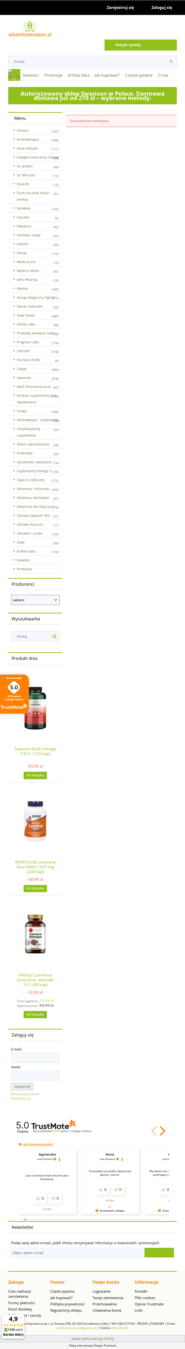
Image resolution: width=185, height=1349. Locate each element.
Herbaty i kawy (28, 235)
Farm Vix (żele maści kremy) (33, 196)
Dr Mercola (26, 175)
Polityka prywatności (67, 1304)
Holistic (23, 244)
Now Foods (25, 315)
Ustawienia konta (106, 1310)
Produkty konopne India (36, 333)
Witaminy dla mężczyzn (36, 506)
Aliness (22, 130)
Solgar (22, 368)
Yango (22, 411)
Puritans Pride (28, 360)
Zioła (21, 542)
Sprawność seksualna (34, 462)
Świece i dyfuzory (31, 480)
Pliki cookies (145, 1297)
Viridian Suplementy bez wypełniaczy (36, 398)
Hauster (23, 217)
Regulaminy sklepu (66, 1310)
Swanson (24, 377)
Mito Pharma (27, 279)
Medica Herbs (28, 270)
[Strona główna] (92, 28)
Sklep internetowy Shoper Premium (92, 1345)
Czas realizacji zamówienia (19, 1294)
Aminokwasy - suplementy (38, 420)
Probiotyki (25, 453)
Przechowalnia (104, 1304)
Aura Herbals (27, 148)
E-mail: (16, 1049)
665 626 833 (120, 1328)
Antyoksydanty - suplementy (29, 432)
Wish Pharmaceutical (34, 386)
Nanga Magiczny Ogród (36, 297)
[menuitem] (31, 75)
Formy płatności (21, 1302)
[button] (161, 1131)
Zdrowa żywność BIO (33, 515)
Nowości (23, 560)
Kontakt (141, 1291)
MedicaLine (26, 261)
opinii (72, 1131)
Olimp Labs (26, 324)
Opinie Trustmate (149, 1304)
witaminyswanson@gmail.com (77, 1328)
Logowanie (101, 1291)
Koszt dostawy (20, 1309)
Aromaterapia (28, 139)
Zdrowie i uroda (29, 533)
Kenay (22, 253)
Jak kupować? (61, 1297)
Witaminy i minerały (33, 488)
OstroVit (23, 351)
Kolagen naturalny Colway (38, 157)
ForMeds (24, 208)
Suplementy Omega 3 (34, 471)
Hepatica (24, 226)
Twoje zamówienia (107, 1297)
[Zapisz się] (159, 1252)
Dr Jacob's (25, 166)
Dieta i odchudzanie (33, 444)
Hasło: (16, 1067)
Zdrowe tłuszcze (30, 524)
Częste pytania (62, 1291)
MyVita (22, 288)
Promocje (24, 569)
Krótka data (26, 551)
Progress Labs (28, 342)
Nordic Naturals (30, 306)
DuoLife (23, 184)
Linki (139, 1310)
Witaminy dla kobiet (33, 497)
